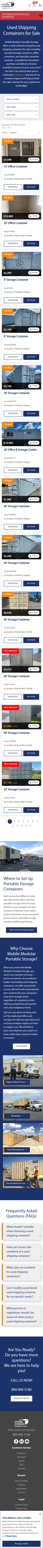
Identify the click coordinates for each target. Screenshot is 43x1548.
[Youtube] (27, 1441)
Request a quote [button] (21, 1398)
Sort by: (4, 133)
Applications (21, 1489)
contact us (20, 75)
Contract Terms (21, 1505)
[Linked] (21, 1441)
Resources (21, 1457)
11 (26, 826)
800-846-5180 (21, 1435)
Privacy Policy (21, 1509)
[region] (21, 1529)
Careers (21, 1461)
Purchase (21, 1492)
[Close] (40, 1514)
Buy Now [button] (31, 187)
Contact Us (21, 1453)
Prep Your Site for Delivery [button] (21, 930)
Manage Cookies (21, 1544)
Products (21, 1485)
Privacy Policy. (11, 1536)
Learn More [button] (21, 1046)
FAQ (21, 1465)
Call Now (35, 159)
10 (22, 826)
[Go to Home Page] (8, 5)
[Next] (30, 826)
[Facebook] (16, 1441)
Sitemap (21, 1469)
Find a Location (21, 1481)
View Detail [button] (13, 187)
